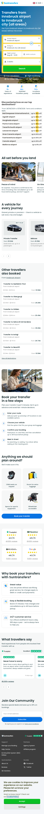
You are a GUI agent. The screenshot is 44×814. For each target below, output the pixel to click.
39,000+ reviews (32, 541)
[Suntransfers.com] (9, 3)
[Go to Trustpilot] (33, 736)
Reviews (4, 767)
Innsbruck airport (13, 278)
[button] (39, 38)
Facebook (29, 763)
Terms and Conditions (32, 724)
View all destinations (9, 358)
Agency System (29, 746)
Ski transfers (6, 771)
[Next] (9, 256)
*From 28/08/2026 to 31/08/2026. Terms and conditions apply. (22, 110)
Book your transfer (22, 516)
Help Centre (6, 749)
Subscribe (22, 719)
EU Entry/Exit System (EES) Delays (11, 754)
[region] (22, 795)
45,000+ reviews (11, 541)
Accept (22, 801)
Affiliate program (30, 749)
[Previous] (4, 256)
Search (22, 68)
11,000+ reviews (11, 559)
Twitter (28, 767)
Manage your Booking (9, 746)
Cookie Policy (13, 797)
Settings (21, 807)
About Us (5, 763)
